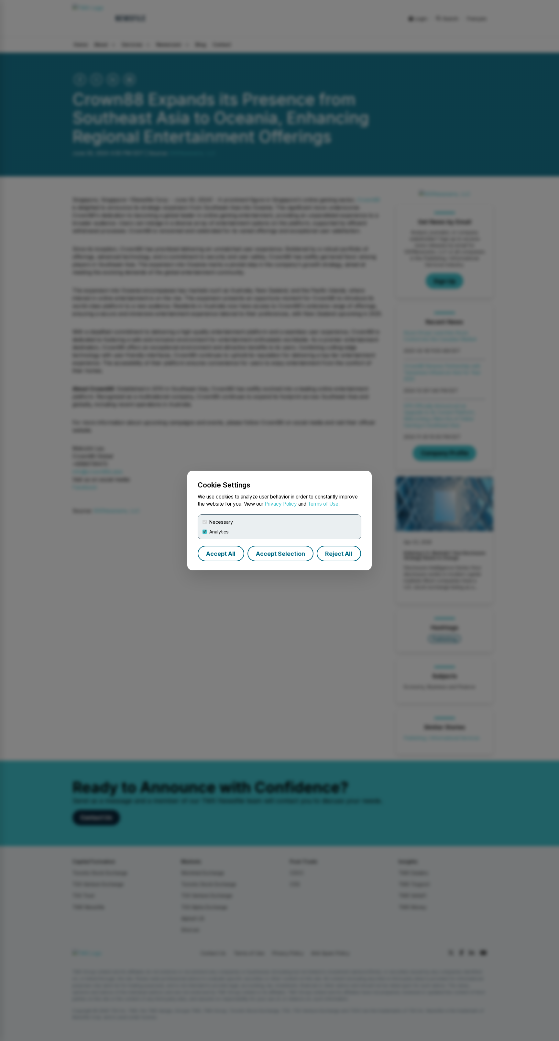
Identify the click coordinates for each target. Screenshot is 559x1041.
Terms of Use (323, 504)
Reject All (338, 553)
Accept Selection (280, 553)
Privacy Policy (281, 504)
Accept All (221, 553)
